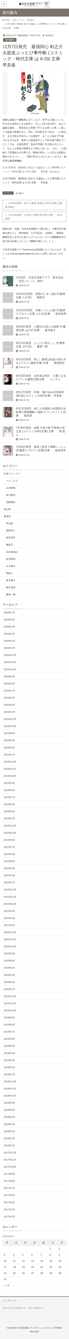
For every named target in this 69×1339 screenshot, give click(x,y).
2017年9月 (9, 1174)
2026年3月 (9, 633)
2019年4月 (9, 1053)
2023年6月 (9, 804)
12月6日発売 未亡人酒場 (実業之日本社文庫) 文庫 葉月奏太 (35, 205)
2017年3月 (9, 1216)
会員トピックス (12, 473)
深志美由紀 (12, 552)
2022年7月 (9, 847)
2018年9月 (9, 1102)
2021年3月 (9, 925)
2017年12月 (10, 1152)
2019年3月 (9, 1060)
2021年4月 (9, 918)
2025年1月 (9, 712)
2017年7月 (9, 1188)
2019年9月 (9, 1017)
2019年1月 (9, 1074)
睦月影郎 (10, 559)
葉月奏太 (10, 580)
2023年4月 (9, 811)
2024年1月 (9, 754)
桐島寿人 (10, 530)
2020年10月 (10, 946)
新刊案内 (10, 40)
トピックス (12, 480)
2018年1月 (9, 1145)
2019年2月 (9, 1067)
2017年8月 (9, 1181)
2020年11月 (10, 939)
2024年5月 (9, 740)
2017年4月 (9, 1209)
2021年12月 (10, 889)
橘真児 (9, 544)
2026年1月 (9, 648)
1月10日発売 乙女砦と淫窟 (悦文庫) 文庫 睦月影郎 (33, 217)
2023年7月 (9, 797)
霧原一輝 (10, 594)
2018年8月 (9, 1110)
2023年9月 (9, 783)
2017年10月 (10, 1166)
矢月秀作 (10, 566)
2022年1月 (9, 882)
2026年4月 (9, 626)
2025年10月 (10, 669)
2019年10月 (10, 1010)
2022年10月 (10, 832)
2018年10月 (10, 1095)
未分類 (7, 509)
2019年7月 (9, 1031)
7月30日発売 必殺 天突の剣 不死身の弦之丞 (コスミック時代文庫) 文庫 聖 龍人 (40, 431)
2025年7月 (9, 690)
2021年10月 (10, 904)
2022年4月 (9, 868)
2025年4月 (9, 705)
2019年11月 (10, 1003)
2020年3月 (9, 975)
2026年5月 (9, 619)
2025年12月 (10, 655)
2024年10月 (10, 726)
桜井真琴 (10, 537)
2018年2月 (9, 1138)
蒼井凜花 (10, 587)
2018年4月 (9, 1124)
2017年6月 (9, 1195)
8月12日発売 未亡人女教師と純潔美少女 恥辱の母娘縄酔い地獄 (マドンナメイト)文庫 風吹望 (41, 412)
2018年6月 (9, 1117)
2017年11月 (10, 1159)
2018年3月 (9, 1131)
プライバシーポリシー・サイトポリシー (24, 1308)
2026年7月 (9, 612)
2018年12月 (10, 1081)
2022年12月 (10, 825)
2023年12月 (10, 761)
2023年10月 (10, 776)
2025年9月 (9, 676)
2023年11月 (10, 769)
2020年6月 (9, 967)
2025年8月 (9, 683)
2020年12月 (10, 932)
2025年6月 (9, 697)
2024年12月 (10, 719)
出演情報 (10, 488)
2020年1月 (9, 989)
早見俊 (9, 523)
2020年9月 (9, 953)
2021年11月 (10, 896)
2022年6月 (9, 854)
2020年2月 (9, 982)
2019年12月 (10, 996)
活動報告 (10, 502)
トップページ (10, 1300)
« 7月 (7, 1285)
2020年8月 (9, 960)
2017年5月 (9, 1202)
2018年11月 (10, 1088)
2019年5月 (9, 1046)
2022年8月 (9, 840)
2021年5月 (9, 911)
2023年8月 (9, 790)
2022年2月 (9, 875)
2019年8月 (9, 1024)
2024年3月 (9, 747)
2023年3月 (9, 818)
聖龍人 (9, 573)
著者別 (7, 516)
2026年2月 (9, 641)
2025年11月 (10, 662)
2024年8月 (9, 733)
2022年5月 (9, 861)
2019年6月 (9, 1038)
